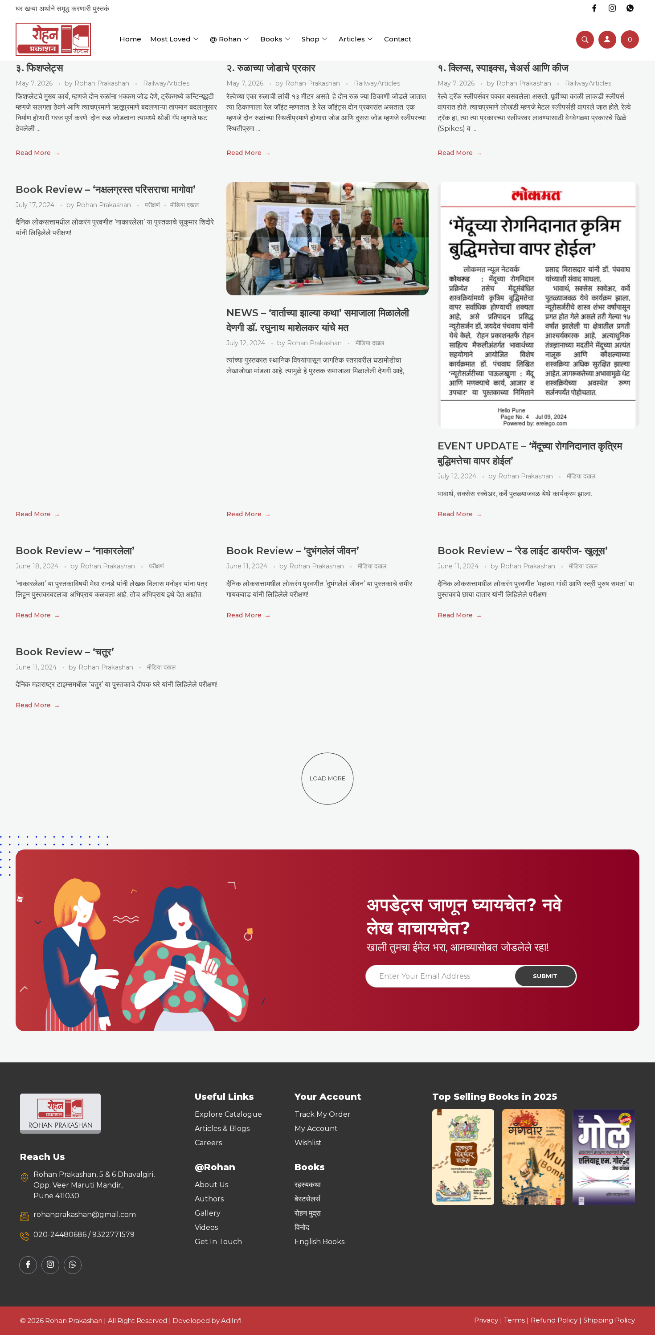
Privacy (486, 1320)
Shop (310, 39)
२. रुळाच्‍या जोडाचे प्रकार (270, 68)
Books (271, 39)
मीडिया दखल (184, 205)
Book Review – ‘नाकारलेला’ (75, 551)
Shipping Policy (609, 1320)
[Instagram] (612, 9)
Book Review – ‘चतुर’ (65, 652)
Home (130, 39)
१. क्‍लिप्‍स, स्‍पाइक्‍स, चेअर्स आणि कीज (503, 68)
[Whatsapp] (630, 9)
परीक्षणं (152, 205)
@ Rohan (225, 39)
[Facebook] (594, 9)
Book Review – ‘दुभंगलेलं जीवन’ (292, 551)
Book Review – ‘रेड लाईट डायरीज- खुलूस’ (523, 551)
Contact (397, 39)
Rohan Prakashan (102, 83)
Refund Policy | (557, 1320)
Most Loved (170, 39)
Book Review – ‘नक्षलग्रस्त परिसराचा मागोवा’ (106, 190)
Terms (514, 1320)
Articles (352, 39)
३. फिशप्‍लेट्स (39, 68)
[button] (442, 1157)
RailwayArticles (166, 83)
